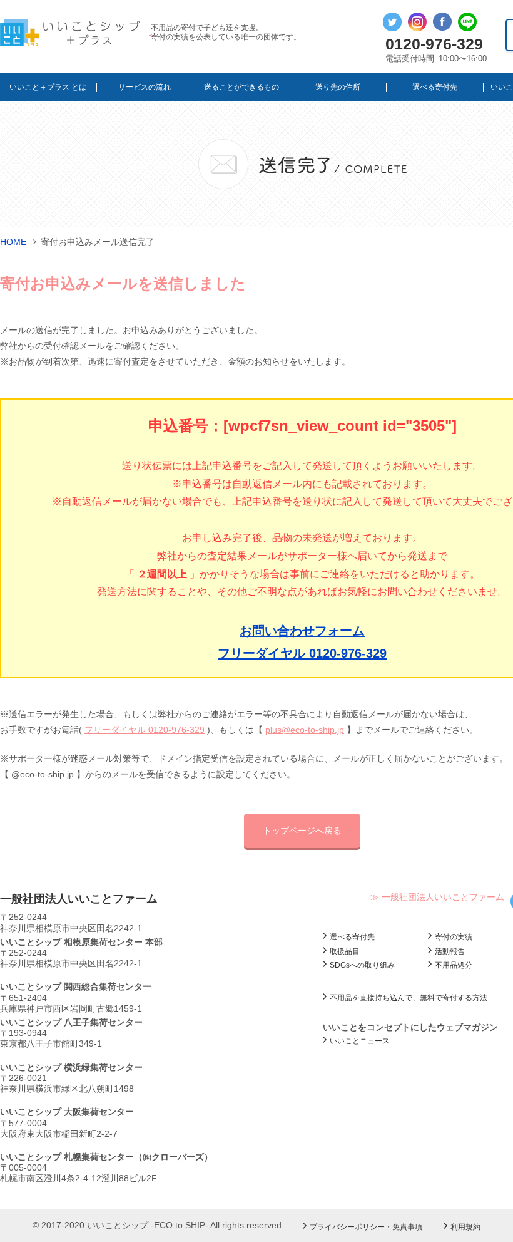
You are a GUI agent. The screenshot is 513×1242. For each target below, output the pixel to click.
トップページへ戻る (302, 830)
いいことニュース (360, 1041)
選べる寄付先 (434, 87)
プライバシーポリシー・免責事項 (366, 1227)
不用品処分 (453, 965)
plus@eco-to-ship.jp (304, 730)
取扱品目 (345, 951)
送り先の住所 (337, 87)
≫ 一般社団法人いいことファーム (437, 897)
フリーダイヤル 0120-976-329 (302, 653)
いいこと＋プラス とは (47, 87)
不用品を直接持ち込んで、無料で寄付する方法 (408, 997)
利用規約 (465, 1227)
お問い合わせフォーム (302, 631)
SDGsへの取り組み (362, 965)
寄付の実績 (453, 937)
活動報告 (450, 951)
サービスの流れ (144, 87)
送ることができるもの (241, 87)
